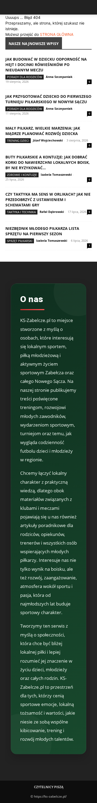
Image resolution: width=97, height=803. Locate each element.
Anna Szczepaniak (59, 77)
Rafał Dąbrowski (52, 212)
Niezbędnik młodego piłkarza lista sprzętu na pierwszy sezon (42, 231)
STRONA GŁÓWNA (56, 34)
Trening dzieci (18, 141)
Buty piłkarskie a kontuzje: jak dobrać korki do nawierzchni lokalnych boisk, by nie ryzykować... (47, 162)
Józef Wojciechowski (48, 140)
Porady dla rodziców (24, 77)
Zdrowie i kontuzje (22, 175)
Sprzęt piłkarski (19, 241)
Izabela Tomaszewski (56, 174)
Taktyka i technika (21, 212)
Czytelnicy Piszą (48, 787)
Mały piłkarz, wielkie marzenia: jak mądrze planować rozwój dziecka (42, 131)
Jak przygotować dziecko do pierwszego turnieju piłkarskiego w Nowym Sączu (48, 99)
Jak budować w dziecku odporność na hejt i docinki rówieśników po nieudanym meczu (46, 64)
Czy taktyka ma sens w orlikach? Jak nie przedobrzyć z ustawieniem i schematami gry (48, 199)
